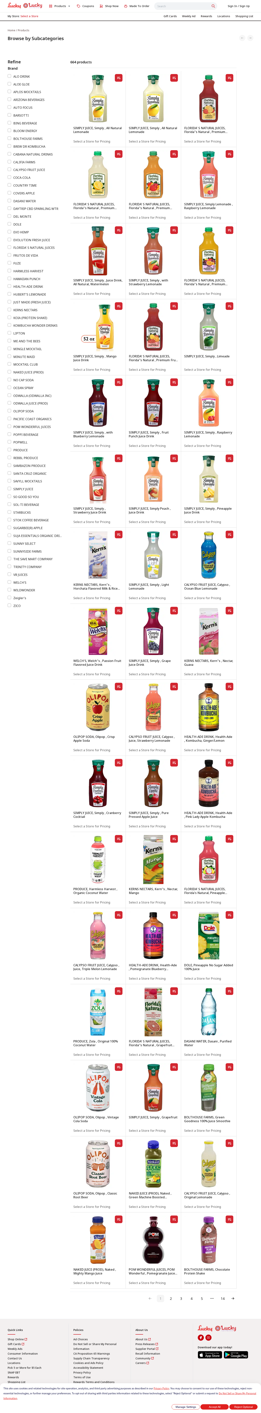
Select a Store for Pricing (91, 141)
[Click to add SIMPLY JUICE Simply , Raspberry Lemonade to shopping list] (229, 382)
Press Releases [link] (145, 1344)
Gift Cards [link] (14, 1344)
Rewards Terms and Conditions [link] (93, 1382)
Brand (13, 68)
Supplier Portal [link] (145, 1349)
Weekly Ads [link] (15, 1349)
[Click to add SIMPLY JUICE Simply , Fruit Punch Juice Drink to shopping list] (174, 382)
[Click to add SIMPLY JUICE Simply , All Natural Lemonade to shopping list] (118, 78)
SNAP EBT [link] (14, 1372)
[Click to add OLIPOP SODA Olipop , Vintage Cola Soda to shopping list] (118, 1067)
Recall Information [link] (147, 1353)
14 (223, 1298)
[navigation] (130, 30)
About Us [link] (141, 1339)
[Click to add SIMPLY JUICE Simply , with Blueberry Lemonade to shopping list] (118, 382)
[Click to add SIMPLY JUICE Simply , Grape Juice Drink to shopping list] (174, 610)
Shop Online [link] (16, 1339)
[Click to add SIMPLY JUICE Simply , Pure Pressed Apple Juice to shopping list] (174, 763)
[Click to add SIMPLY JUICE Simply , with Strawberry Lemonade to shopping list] (174, 230)
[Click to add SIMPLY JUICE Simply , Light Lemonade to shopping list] (174, 534)
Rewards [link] (13, 1377)
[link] (25, 5)
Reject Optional (243, 1406)
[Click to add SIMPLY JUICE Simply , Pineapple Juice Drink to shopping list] (229, 458)
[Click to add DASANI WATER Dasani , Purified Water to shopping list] (229, 991)
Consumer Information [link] (23, 1353)
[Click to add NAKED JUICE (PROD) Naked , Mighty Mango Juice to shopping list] (118, 1219)
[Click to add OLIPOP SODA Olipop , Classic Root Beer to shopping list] (118, 1143)
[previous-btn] (150, 1298)
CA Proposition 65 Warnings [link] (91, 1353)
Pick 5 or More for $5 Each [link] (24, 1367)
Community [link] (142, 1358)
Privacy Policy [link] (82, 1372)
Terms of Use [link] (82, 1377)
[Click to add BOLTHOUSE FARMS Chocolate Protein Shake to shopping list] (229, 1219)
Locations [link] (14, 1363)
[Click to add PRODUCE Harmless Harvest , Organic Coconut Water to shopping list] (118, 839)
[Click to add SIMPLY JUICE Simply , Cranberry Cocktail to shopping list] (118, 763)
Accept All (214, 1406)
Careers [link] (140, 1363)
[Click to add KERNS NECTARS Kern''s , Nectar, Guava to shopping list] (229, 610)
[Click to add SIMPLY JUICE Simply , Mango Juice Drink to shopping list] (118, 306)
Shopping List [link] (16, 1382)
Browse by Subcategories (36, 38)
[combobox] (185, 6)
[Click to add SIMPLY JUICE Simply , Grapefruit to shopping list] (174, 1067)
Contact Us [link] (15, 1358)
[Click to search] (213, 6)
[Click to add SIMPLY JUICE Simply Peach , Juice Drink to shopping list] (174, 458)
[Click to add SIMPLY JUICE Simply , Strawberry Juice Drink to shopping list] (118, 458)
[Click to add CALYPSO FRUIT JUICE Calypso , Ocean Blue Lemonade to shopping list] (229, 534)
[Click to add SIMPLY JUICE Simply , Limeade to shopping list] (229, 306)
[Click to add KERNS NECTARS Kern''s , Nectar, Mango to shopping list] (174, 839)
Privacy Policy (161, 1388)
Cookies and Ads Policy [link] (88, 1363)
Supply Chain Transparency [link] (91, 1358)
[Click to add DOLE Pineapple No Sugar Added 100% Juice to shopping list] (229, 915)
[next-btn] (233, 1298)
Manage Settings (186, 1406)
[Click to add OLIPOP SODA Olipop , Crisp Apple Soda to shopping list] (118, 686)
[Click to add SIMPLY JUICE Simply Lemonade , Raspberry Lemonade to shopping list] (229, 154)
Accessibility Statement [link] (88, 1367)
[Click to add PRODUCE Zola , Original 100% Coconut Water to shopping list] (118, 991)
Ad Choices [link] (80, 1339)
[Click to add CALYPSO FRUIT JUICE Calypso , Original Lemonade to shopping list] (229, 1143)
